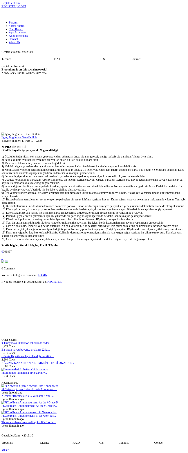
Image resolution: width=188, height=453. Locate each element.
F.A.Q (76, 442)
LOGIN (21, 6)
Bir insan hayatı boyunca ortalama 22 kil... (25, 349)
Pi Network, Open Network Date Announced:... (29, 389)
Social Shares (16, 25)
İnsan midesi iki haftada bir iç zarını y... (24, 372)
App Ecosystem (18, 32)
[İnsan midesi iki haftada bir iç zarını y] (24, 369)
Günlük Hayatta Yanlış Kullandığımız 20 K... (27, 356)
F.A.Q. (58, 59)
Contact (13, 39)
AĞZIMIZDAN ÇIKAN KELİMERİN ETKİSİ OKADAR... (37, 362)
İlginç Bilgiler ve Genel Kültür (19, 137)
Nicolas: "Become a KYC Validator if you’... (27, 395)
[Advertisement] (51, 103)
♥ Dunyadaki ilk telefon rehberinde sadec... (26, 343)
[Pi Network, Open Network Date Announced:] (29, 385)
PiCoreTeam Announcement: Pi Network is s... (28, 415)
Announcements (18, 35)
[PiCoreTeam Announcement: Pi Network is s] (29, 412)
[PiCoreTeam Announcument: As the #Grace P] (29, 402)
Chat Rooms (16, 29)
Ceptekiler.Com (10, 3)
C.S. (103, 59)
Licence (6, 59)
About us (7, 442)
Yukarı (5, 449)
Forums (13, 22)
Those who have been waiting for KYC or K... (28, 422)
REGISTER (8, 6)
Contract (135, 59)
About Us (14, 42)
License (44, 442)
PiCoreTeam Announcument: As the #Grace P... (29, 405)
